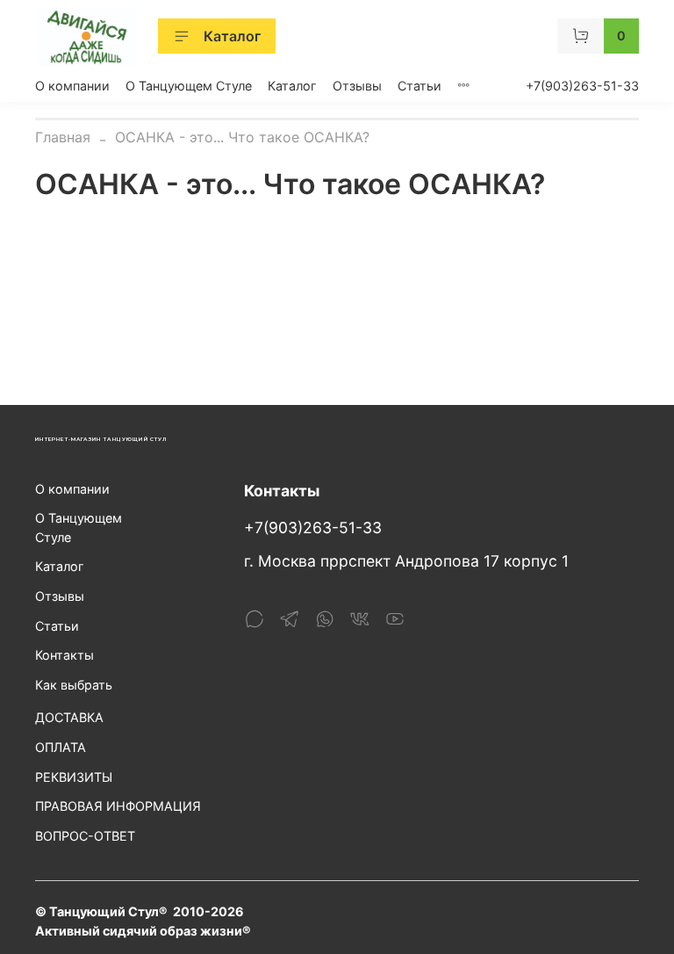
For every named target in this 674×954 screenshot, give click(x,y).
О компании (72, 85)
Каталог (232, 36)
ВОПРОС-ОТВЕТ (85, 835)
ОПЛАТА (60, 747)
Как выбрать (73, 684)
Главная (62, 137)
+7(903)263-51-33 (582, 85)
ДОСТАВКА (69, 717)
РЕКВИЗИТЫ (73, 777)
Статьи (419, 85)
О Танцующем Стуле (188, 85)
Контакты (64, 654)
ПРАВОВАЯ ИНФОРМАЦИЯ (118, 806)
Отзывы (357, 85)
